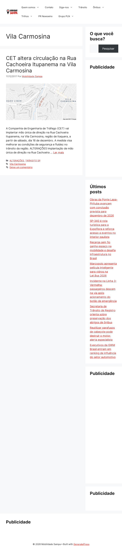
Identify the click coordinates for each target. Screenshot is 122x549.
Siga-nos (64, 7)
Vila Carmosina (18, 164)
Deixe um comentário (21, 167)
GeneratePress (81, 544)
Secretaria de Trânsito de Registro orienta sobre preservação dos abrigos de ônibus (102, 314)
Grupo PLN (64, 16)
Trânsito (82, 7)
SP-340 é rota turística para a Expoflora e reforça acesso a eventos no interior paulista (103, 228)
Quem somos (28, 7)
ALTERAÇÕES (17, 160)
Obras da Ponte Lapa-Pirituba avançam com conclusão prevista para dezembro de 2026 (104, 207)
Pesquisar (108, 48)
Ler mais (58, 152)
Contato (49, 7)
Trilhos (25, 16)
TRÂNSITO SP (32, 160)
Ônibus (96, 7)
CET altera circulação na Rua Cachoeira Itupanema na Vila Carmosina (41, 64)
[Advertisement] (104, 117)
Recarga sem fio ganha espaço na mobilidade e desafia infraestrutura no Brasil (103, 250)
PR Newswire (45, 16)
